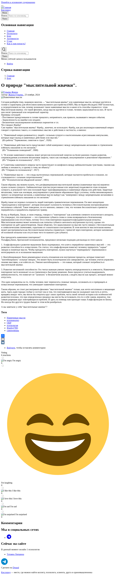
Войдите (11, 348)
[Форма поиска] (4, 49)
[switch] (2, 5)
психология (12, 325)
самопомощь (13, 330)
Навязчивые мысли (16, 318)
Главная (10, 76)
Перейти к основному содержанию (18, 2)
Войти (10, 64)
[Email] (58, 339)
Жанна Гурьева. (15, 95)
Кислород (6, 10)
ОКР (9, 323)
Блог (9, 78)
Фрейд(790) (12, 328)
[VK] (58, 342)
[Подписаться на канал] (4, 562)
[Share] (58, 336)
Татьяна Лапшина (15, 554)
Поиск (4, 15)
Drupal (16, 567)
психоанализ (13, 320)
